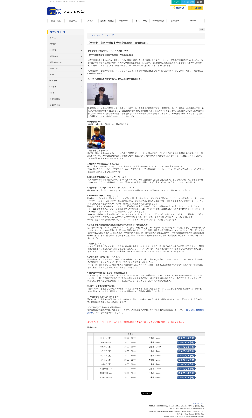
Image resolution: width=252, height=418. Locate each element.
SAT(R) (52, 93)
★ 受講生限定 (54, 105)
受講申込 (73, 21)
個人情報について (199, 403)
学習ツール (124, 21)
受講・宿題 (56, 21)
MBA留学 (53, 44)
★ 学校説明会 (54, 99)
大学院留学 (53, 56)
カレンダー (111, 35)
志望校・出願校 (107, 21)
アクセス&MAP (199, 2)
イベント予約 (141, 21)
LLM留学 (52, 50)
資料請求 (175, 21)
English (176, 2)
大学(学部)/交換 (55, 62)
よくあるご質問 (189, 2)
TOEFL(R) (53, 68)
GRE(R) (52, 87)
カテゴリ (100, 35)
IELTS (51, 75)
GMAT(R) (53, 81)
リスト (92, 35)
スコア (90, 21)
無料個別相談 (158, 21)
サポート (194, 21)
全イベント (53, 38)
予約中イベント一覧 (57, 32)
